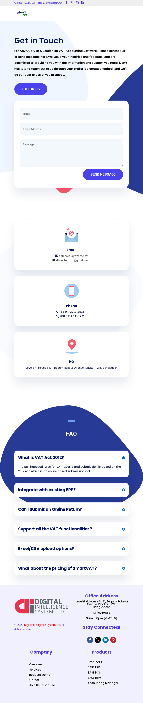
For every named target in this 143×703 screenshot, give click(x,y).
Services (35, 669)
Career (34, 680)
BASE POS (94, 672)
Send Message (103, 174)
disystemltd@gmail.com (73, 260)
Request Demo (39, 675)
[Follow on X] (98, 640)
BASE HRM (94, 678)
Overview (35, 664)
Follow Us (31, 89)
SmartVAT (95, 662)
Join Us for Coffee (42, 685)
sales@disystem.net (73, 256)
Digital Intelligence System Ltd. (42, 625)
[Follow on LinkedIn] (105, 640)
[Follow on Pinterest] (113, 640)
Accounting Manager (103, 683)
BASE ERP (94, 667)
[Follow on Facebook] (90, 640)
